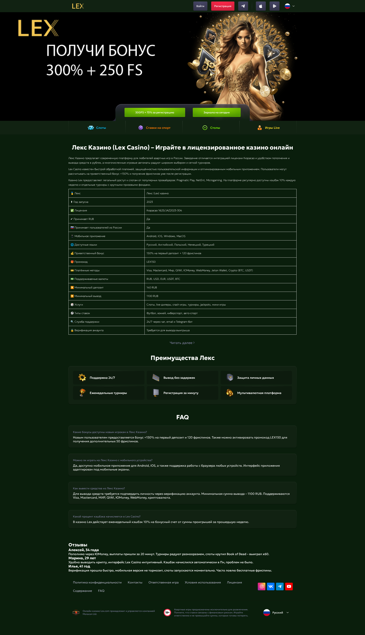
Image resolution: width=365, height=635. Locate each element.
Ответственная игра (163, 582)
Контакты (135, 582)
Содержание (82, 591)
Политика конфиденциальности (97, 582)
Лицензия (234, 582)
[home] (78, 6)
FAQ (101, 591)
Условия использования (203, 582)
